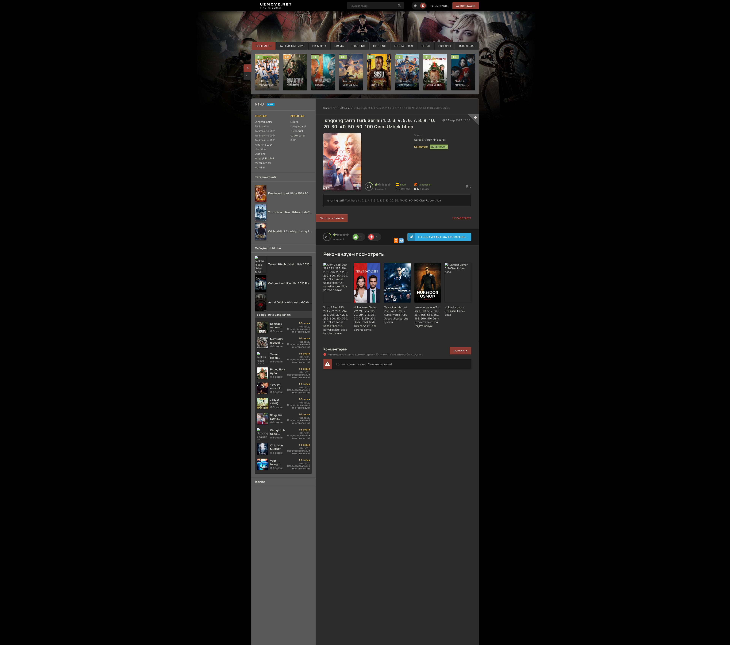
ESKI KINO (444, 46)
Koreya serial (298, 126)
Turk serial (296, 131)
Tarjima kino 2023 (265, 131)
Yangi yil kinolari (264, 158)
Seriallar (346, 108)
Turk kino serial (436, 139)
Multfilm (260, 167)
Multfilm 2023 (263, 163)
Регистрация (440, 5)
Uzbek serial (297, 135)
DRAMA (339, 46)
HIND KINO (379, 46)
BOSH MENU (264, 46)
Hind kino (260, 149)
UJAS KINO (358, 46)
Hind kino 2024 (264, 144)
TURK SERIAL (467, 46)
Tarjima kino (262, 126)
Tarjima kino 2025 (265, 140)
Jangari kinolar (263, 122)
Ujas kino (260, 153)
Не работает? (461, 218)
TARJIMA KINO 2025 (292, 46)
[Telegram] (401, 240)
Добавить (460, 350)
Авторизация (465, 5)
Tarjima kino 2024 (265, 135)
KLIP (293, 140)
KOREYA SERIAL (404, 46)
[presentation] (247, 76)
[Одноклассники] (396, 240)
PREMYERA (319, 46)
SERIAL (426, 46)
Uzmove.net (329, 108)
